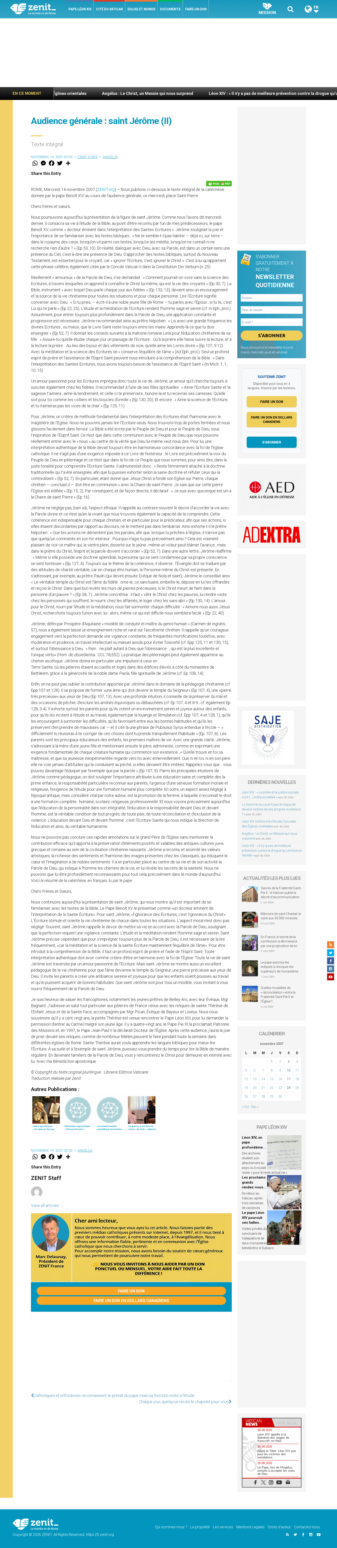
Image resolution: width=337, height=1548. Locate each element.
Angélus (110, 157)
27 (255, 1096)
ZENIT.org (106, 189)
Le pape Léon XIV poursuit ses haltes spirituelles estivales (253, 1222)
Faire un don (196, 9)
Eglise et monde (141, 9)
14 (263, 1079)
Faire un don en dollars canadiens (131, 1300)
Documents (170, 9)
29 (271, 1096)
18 (297, 1079)
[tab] (257, 1422)
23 (280, 1088)
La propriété (200, 1527)
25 (297, 1088)
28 (263, 1096)
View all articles (45, 1205)
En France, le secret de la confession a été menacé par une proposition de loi (279, 941)
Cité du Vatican (109, 9)
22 (271, 1088)
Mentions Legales (250, 1527)
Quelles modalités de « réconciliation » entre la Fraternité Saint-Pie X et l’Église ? (278, 994)
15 (271, 1079)
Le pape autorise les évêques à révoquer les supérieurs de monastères (279, 967)
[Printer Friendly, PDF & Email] (219, 183)
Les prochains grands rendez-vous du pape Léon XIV (254, 1187)
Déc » (255, 1107)
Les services (223, 1527)
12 (246, 1079)
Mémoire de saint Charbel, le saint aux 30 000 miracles (281, 916)
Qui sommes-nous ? (171, 1527)
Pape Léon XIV (80, 9)
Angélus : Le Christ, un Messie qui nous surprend (88, 93)
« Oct (245, 1107)
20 (255, 1088)
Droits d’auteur (279, 1527)
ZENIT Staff (87, 157)
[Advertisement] (168, 53)
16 (280, 1079)
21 (263, 1088)
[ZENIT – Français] (38, 9)
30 (280, 1096)
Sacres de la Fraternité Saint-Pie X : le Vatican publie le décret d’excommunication (281, 892)
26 (246, 1096)
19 (246, 1088)
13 (255, 1079)
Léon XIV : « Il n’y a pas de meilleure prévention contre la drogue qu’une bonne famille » (231, 93)
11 (297, 1070)
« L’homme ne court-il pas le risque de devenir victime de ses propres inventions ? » (271, 809)
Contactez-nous (307, 1527)
